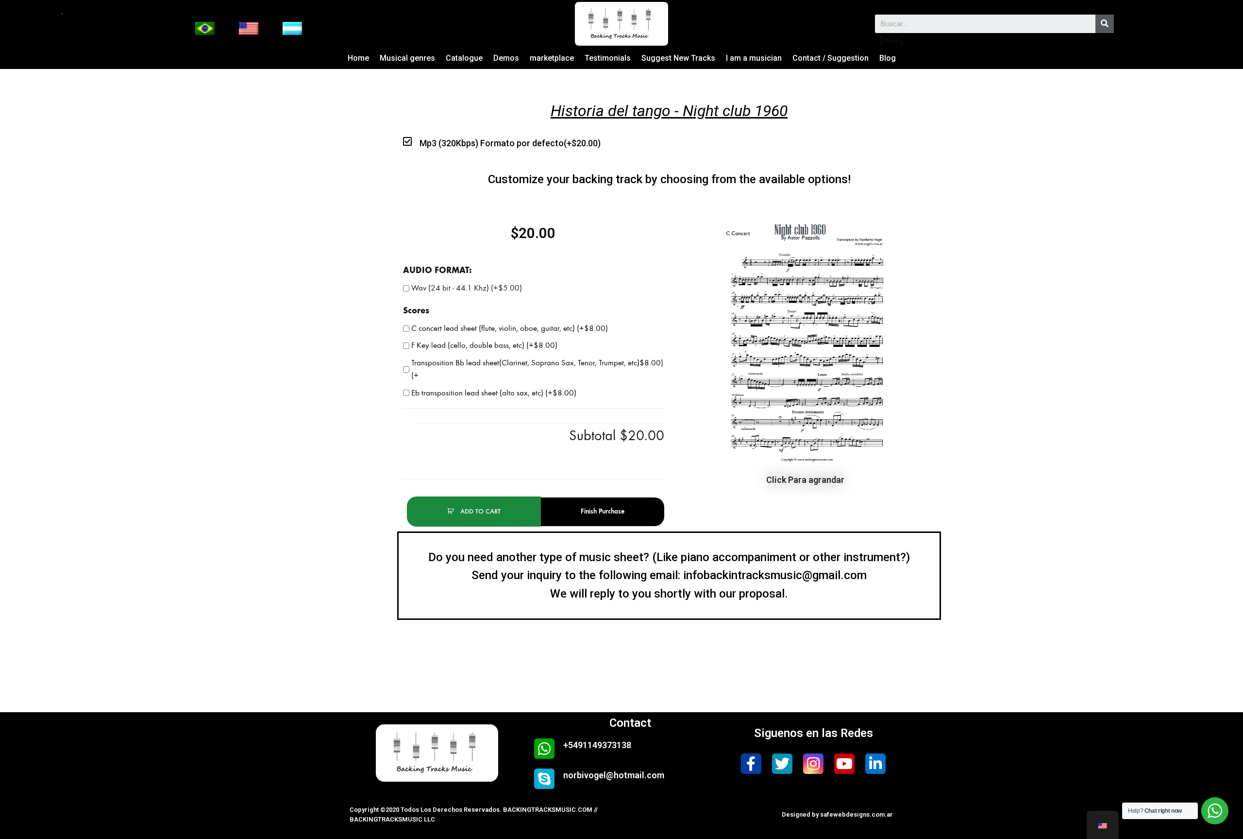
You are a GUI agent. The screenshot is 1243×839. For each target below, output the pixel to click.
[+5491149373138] (544, 748)
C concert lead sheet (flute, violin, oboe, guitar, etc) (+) (509, 328)
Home (358, 58)
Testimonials (608, 58)
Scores (416, 310)
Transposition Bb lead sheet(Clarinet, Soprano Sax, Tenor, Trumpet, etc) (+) (537, 369)
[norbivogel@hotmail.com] (544, 779)
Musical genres (407, 58)
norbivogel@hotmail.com (613, 775)
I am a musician (754, 58)
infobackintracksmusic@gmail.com (775, 575)
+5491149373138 (597, 745)
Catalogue (464, 58)
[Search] (1104, 24)
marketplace (552, 58)
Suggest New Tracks (678, 58)
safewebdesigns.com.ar (856, 814)
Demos (506, 58)
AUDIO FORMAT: (437, 270)
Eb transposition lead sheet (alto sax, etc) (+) (493, 393)
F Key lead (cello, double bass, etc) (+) (484, 345)
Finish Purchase (602, 511)
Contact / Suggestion (830, 58)
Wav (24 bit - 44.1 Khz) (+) (466, 288)
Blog (887, 58)
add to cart (479, 511)
